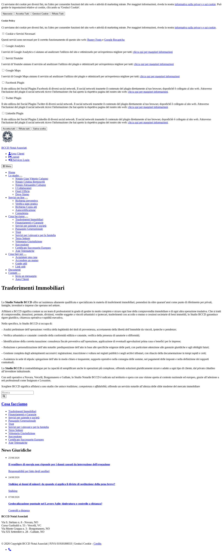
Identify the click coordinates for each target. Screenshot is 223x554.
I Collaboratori (23, 188)
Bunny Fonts (94, 39)
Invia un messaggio (26, 276)
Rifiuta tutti (24, 128)
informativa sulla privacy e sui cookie (195, 4)
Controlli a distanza (19, 510)
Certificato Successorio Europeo (33, 247)
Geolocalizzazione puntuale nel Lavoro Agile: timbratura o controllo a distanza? (55, 503)
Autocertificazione (25, 210)
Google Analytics (15, 46)
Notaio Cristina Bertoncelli (30, 181)
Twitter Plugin (13, 98)
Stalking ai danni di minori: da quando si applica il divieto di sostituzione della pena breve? (61, 484)
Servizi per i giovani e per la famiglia (35, 235)
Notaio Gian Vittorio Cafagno (31, 178)
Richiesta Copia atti (26, 206)
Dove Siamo (22, 194)
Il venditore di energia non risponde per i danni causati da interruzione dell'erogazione (59, 464)
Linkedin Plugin (14, 113)
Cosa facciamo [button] (16, 216)
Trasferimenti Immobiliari (29, 219)
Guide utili (21, 263)
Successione (22, 244)
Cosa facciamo (14, 404)
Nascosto (7, 13)
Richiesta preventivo (26, 200)
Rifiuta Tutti (58, 13)
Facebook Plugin (15, 82)
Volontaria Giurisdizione (28, 241)
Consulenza (21, 213)
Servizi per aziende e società (30, 225)
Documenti (14, 269)
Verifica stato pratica (26, 203)
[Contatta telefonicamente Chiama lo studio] (9, 549)
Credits (97, 543)
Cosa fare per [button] (16, 254)
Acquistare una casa (26, 257)
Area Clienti (17, 153)
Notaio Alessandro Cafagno (30, 184)
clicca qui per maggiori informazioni (153, 51)
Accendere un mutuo (26, 260)
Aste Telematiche (24, 250)
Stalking (12, 490)
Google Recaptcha (114, 39)
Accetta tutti (9, 128)
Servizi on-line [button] (16, 197)
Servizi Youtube (14, 58)
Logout (15, 156)
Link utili (20, 266)
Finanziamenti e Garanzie (29, 222)
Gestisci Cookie (40, 13)
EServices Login (20, 159)
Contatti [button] (13, 272)
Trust (18, 232)
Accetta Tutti (22, 13)
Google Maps (13, 70)
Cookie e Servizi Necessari (20, 33)
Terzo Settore (22, 238)
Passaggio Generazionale (29, 228)
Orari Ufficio (22, 191)
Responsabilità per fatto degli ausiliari (28, 471)
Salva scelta (39, 128)
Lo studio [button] (14, 175)
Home (11, 172)
